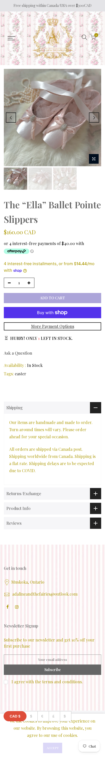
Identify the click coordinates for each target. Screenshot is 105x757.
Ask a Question (18, 353)
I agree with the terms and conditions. (46, 681)
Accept (53, 748)
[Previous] (11, 117)
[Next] (94, 117)
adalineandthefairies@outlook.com (44, 594)
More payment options (52, 326)
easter (20, 373)
